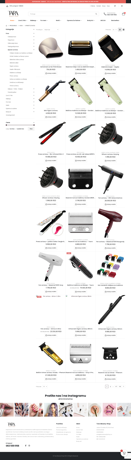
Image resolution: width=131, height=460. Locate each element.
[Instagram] (122, 6)
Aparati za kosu (13, 50)
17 (116, 386)
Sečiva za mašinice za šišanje (80, 65)
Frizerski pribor (12, 92)
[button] (120, 29)
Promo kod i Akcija (62, 434)
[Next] (123, 386)
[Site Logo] (13, 14)
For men (43, 20)
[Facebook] (115, 6)
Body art (90, 20)
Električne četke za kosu (17, 59)
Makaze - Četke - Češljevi (15, 89)
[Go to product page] (51, 48)
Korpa (103, 6)
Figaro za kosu (51, 108)
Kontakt (99, 6)
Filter (31, 129)
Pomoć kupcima (61, 430)
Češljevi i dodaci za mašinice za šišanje (110, 283)
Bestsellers (115, 20)
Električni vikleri (14, 63)
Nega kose (11, 40)
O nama (93, 6)
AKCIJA (103, 20)
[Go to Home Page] (6, 25)
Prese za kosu (51, 152)
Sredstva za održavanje (16, 82)
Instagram (29, 445)
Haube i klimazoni (15, 69)
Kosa (12, 20)
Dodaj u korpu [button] (51, 73)
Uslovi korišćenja (61, 427)
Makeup (33, 20)
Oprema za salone (73, 20)
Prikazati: (108, 29)
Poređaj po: (39, 29)
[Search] (96, 14)
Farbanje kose (12, 37)
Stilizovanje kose (13, 43)
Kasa (108, 6)
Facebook (25, 445)
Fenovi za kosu (110, 196)
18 (120, 386)
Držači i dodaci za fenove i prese (51, 65)
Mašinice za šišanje (110, 65)
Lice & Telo (22, 20)
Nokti (58, 20)
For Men (78, 434)
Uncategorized (10, 115)
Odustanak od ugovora (63, 432)
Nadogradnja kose (13, 46)
